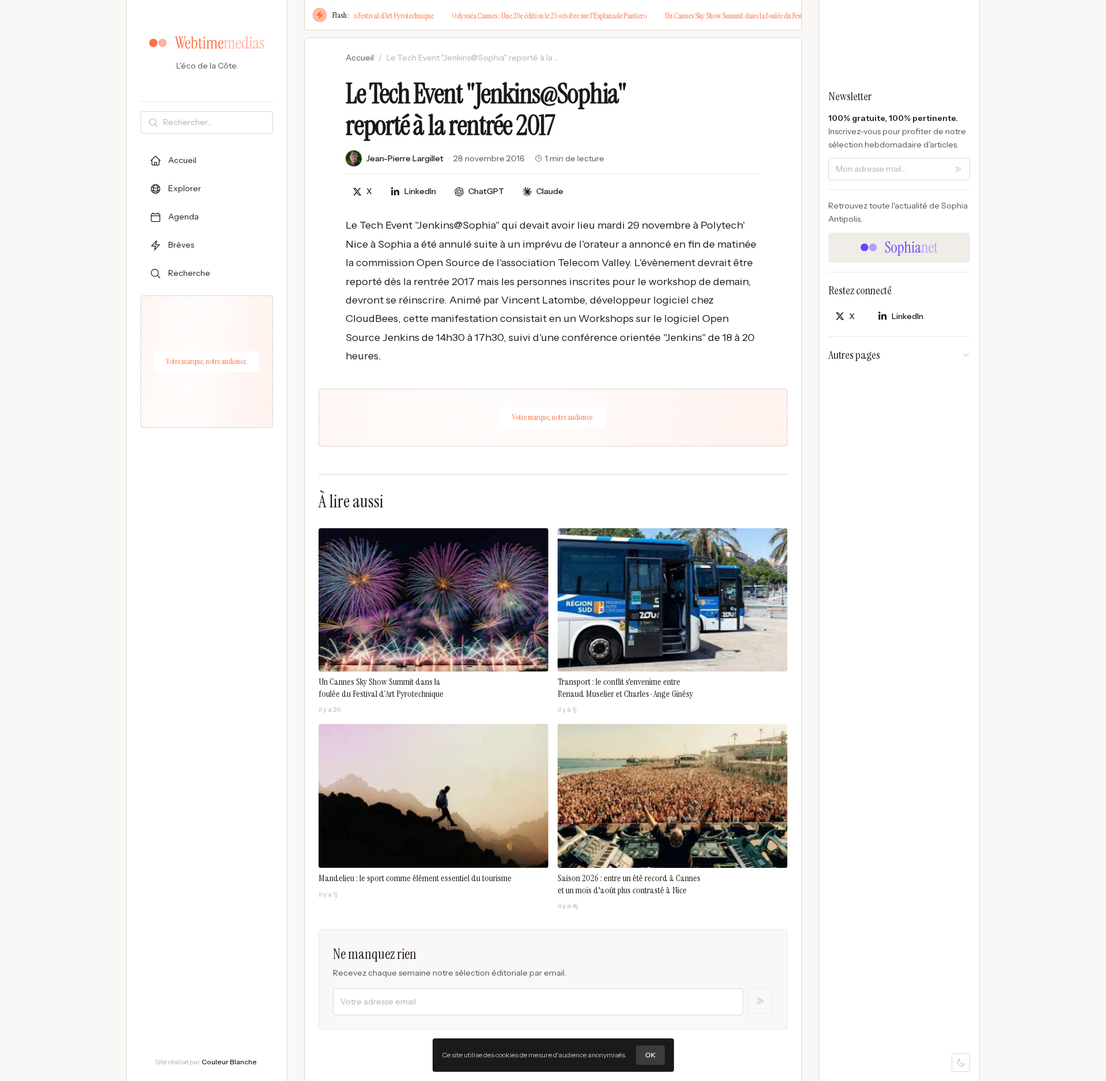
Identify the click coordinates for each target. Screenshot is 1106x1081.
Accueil (360, 57)
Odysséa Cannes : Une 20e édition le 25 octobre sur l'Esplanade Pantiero (530, 15)
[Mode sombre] (961, 1062)
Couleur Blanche (229, 1061)
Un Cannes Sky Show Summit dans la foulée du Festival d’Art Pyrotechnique (747, 15)
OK (650, 1054)
